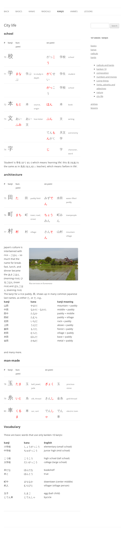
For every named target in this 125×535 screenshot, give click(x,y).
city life (100, 96)
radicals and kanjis (105, 65)
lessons (88, 11)
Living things (103, 80)
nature (100, 92)
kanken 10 (101, 69)
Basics (18, 11)
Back (6, 11)
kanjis (60, 11)
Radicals (46, 11)
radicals (94, 53)
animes (74, 11)
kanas (32, 11)
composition (103, 72)
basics (94, 45)
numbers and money (107, 76)
